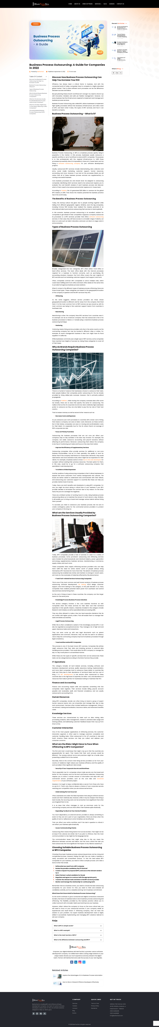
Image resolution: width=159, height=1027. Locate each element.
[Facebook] (71, 962)
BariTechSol (76, 1024)
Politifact (64, 401)
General (36, 24)
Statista (63, 190)
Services (98, 4)
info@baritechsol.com (116, 1015)
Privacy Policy (95, 1005)
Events (74, 1013)
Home (70, 4)
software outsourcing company (69, 163)
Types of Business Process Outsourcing (36, 90)
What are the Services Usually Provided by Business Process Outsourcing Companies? (37, 100)
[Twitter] (83, 962)
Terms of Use (95, 1003)
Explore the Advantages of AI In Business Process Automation (82, 975)
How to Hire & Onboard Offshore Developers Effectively (81, 982)
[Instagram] (79, 962)
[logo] (41, 4)
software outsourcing (96, 217)
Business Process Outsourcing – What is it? (38, 86)
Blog (105, 4)
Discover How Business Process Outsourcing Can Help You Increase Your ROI (37, 81)
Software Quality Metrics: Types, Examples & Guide (122, 51)
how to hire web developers (92, 460)
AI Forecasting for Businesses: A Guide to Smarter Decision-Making (122, 28)
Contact (74, 1008)
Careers (112, 4)
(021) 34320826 (114, 1013)
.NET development (66, 674)
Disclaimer (94, 1008)
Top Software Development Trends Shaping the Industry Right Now (122, 35)
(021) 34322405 (114, 1011)
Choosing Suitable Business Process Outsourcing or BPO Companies (37, 112)
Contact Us (120, 4)
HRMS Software (87, 4)
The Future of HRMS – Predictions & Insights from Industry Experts (122, 59)
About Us (77, 4)
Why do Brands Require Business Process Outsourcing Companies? (38, 94)
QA (78, 584)
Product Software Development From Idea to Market (122, 43)
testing (83, 584)
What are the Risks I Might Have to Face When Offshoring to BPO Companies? (38, 106)
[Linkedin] (75, 962)
